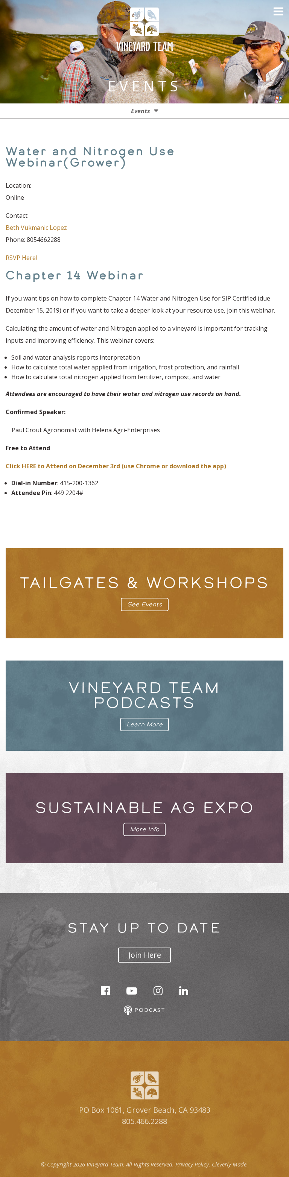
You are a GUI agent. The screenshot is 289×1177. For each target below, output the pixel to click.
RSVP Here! (21, 258)
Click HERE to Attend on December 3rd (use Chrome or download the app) (116, 466)
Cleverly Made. (230, 1164)
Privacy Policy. (192, 1164)
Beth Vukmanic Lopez (36, 227)
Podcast (148, 1009)
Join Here (144, 955)
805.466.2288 (144, 1121)
